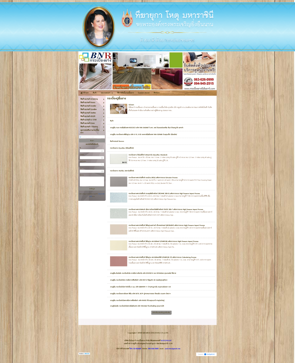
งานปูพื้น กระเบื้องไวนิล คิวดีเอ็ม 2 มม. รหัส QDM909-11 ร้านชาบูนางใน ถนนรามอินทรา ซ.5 (140, 287)
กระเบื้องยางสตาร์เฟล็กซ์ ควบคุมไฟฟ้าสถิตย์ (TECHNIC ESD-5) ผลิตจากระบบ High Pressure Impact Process (164, 193)
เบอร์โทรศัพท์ (83, 161)
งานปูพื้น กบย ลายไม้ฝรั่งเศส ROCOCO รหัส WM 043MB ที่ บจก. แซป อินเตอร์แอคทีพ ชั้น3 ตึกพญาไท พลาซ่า (146, 128)
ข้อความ (82, 175)
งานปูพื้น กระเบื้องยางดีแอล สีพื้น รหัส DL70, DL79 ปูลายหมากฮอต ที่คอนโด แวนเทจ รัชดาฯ (140, 294)
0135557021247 (166, 340)
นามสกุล (82, 155)
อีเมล (81, 168)
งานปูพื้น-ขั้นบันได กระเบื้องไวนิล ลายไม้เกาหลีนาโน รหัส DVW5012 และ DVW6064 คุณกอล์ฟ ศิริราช (143, 273)
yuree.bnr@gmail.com (172, 349)
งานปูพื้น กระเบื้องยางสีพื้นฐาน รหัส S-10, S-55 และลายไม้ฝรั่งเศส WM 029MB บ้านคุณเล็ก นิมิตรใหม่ (143, 134)
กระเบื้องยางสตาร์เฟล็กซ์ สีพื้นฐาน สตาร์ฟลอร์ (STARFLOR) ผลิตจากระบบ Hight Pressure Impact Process (163, 241)
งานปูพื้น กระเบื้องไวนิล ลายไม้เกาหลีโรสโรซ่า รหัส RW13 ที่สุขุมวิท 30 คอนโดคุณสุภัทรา (138, 280)
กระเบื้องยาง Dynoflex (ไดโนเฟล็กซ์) (122, 148)
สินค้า (112, 121)
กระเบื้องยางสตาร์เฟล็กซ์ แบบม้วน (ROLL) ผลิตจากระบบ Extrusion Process (153, 177)
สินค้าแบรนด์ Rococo (117, 141)
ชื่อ (80, 148)
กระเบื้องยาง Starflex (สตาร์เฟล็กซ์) (122, 171)
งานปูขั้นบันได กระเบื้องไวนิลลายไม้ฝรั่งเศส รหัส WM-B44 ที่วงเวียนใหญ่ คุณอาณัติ (137, 306)
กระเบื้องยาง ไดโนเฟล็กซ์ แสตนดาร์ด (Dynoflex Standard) (148, 155)
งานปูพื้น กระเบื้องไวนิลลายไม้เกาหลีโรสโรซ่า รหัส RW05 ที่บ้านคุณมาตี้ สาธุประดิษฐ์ (137, 300)
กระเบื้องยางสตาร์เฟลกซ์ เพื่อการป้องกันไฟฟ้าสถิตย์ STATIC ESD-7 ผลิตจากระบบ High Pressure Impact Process (166, 209)
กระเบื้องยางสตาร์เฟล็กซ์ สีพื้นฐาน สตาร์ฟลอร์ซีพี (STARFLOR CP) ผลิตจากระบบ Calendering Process (162, 257)
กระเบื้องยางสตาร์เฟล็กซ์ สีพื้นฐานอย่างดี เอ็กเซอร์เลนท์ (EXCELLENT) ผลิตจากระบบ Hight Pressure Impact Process (167, 225)
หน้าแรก (131, 105)
